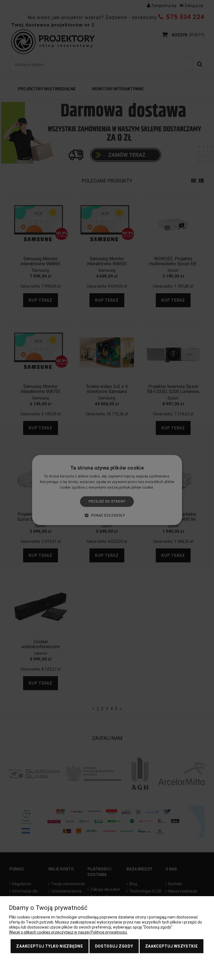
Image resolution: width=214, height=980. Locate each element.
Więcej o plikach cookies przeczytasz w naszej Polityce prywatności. (68, 932)
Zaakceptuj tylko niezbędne (49, 946)
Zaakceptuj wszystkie (171, 946)
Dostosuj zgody (114, 946)
